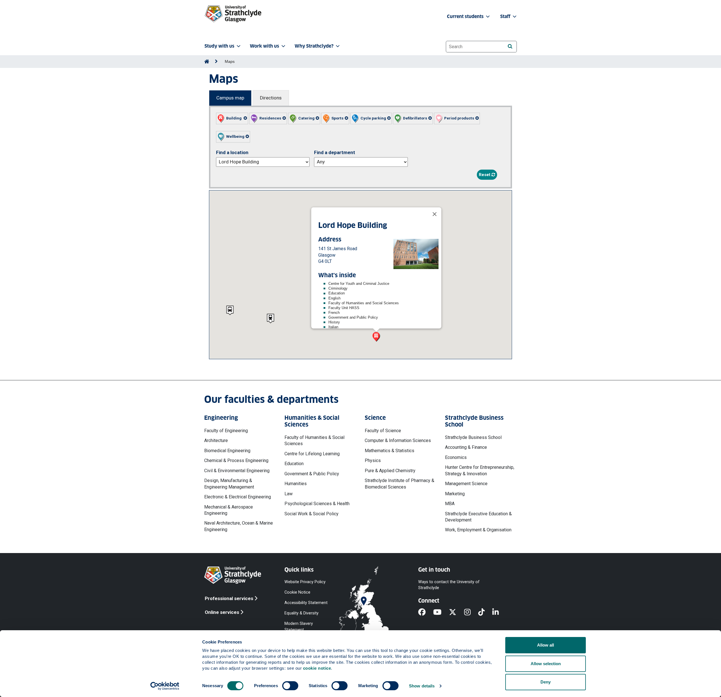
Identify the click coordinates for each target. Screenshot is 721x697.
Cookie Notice (297, 592)
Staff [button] (505, 16)
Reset (485, 174)
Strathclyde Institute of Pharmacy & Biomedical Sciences (399, 483)
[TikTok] (485, 612)
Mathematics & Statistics (389, 450)
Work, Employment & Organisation (478, 529)
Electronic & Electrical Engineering (237, 497)
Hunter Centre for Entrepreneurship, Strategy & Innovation (479, 470)
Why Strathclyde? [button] (314, 46)
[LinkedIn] (499, 612)
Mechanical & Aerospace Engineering (228, 510)
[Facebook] (425, 612)
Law (288, 493)
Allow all (545, 645)
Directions (271, 98)
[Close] (434, 214)
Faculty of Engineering (226, 430)
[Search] (510, 46)
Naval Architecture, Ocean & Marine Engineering (238, 526)
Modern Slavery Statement (298, 626)
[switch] (290, 685)
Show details (422, 685)
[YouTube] (441, 612)
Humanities (295, 483)
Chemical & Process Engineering (236, 460)
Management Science (466, 483)
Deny (545, 682)
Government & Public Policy (311, 473)
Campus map (230, 98)
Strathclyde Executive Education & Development (478, 517)
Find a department (334, 152)
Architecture (216, 440)
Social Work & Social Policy (311, 513)
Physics (373, 460)
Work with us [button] (264, 46)
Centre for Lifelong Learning (312, 453)
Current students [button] (466, 16)
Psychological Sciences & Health (317, 503)
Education (294, 463)
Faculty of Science (383, 430)
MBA (450, 503)
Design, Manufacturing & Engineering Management (229, 483)
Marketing (455, 493)
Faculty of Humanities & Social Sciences (314, 440)
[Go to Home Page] (206, 61)
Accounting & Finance (466, 447)
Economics (456, 457)
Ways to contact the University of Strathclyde (449, 584)
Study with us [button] (219, 46)
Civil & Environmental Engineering (237, 470)
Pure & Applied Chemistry (390, 470)
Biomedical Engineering (227, 450)
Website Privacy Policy (305, 581)
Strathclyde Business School (473, 437)
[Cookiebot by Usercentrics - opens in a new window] (165, 686)
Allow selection (546, 663)
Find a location (232, 152)
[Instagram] (471, 612)
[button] (232, 118)
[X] (456, 612)
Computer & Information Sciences (398, 440)
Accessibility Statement (306, 602)
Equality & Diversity (301, 613)
